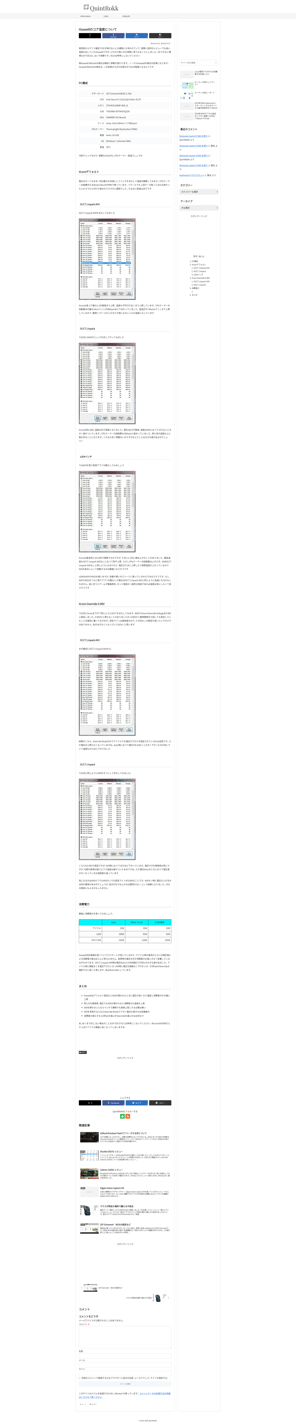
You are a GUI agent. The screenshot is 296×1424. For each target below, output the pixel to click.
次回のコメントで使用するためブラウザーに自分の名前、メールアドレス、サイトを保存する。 (125, 1378)
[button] (160, 35)
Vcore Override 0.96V (201, 278)
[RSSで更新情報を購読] (127, 1116)
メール (82, 1360)
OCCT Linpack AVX (202, 267)
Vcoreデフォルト (199, 264)
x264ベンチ (198, 274)
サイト (82, 1369)
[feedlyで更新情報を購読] (122, 1116)
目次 (195, 256)
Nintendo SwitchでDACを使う (193, 136)
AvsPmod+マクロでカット (191, 175)
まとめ (194, 294)
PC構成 (195, 261)
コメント (84, 1324)
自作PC (83, 1052)
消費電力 (195, 288)
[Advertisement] (125, 1076)
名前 (81, 1351)
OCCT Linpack (200, 271)
